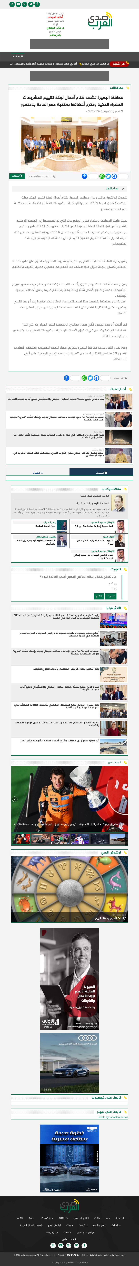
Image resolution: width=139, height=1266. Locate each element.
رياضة (31, 1218)
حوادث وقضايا (46, 1218)
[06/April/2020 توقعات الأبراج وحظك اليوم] (69, 890)
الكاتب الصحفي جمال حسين (94, 496)
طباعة (15, 176)
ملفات (97, 1218)
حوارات (69, 1225)
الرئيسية (120, 1218)
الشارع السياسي (81, 1218)
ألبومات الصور (114, 763)
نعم (111, 584)
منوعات (67, 1232)
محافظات (116, 1225)
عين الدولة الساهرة (45, 526)
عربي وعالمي (99, 1225)
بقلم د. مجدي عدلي (46, 537)
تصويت (111, 596)
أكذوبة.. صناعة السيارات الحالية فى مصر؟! (95, 542)
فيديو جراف (52, 1232)
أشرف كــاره (109, 537)
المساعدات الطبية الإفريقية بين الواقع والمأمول (35, 542)
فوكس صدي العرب (85, 1232)
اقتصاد (20, 1218)
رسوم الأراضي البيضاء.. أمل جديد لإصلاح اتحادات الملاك (93, 556)
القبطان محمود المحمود (103, 522)
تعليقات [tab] (37, 472)
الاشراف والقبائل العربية (31, 1225)
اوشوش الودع (54, 1225)
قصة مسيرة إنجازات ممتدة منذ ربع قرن (94, 526)
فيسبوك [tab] (100, 472)
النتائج (99, 596)
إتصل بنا (55, 1262)
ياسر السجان (49, 522)
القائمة (17, 57)
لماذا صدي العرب (67, 1262)
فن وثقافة (63, 1218)
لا (112, 589)
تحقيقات (83, 1225)
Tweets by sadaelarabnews (112, 1117)
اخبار (108, 1218)
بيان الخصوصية (81, 1262)
